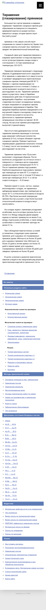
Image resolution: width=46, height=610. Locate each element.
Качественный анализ (16, 313)
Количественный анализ (17, 317)
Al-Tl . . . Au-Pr (10, 428)
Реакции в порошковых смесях (20, 362)
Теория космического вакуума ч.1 (21, 355)
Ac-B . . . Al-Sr (10, 424)
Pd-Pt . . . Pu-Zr (11, 488)
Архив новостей (11, 575)
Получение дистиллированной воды (19, 548)
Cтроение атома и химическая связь (22, 326)
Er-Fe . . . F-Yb (11, 456)
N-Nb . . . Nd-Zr (11, 481)
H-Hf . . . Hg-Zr (11, 467)
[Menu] (40, 5)
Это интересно (11, 411)
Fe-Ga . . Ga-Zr (11, 460)
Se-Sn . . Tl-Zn (11, 495)
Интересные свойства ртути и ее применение (23, 509)
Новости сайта (13, 366)
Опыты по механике (13, 534)
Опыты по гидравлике (14, 530)
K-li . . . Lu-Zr (10, 474)
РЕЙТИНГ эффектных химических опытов (22, 523)
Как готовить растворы (14, 544)
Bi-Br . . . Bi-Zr (10, 439)
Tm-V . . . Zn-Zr (11, 499)
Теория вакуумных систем (18, 352)
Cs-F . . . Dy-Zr (11, 453)
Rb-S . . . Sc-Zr (11, 492)
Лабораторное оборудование (17, 407)
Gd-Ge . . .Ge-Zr (11, 463)
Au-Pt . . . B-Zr (10, 431)
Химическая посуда (13, 383)
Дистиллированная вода (15, 390)
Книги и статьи (11, 404)
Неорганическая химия (14, 300)
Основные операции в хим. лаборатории (21, 380)
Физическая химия (12, 293)
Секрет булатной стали (14, 558)
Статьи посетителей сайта (15, 572)
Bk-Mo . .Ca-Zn (11, 442)
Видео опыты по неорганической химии (21, 520)
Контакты (11, 370)
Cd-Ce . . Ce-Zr (11, 446)
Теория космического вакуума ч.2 (21, 359)
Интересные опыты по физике (17, 527)
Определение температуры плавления (21, 555)
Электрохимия (13, 342)
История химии (11, 304)
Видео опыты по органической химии (20, 516)
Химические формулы (14, 387)
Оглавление (9, 273)
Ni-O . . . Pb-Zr (11, 485)
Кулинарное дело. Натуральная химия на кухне (24, 568)
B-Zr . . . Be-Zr (10, 435)
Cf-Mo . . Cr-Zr (11, 449)
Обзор (7, 421)
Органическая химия (13, 297)
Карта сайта (10, 579)
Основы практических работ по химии (20, 394)
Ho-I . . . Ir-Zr (10, 471)
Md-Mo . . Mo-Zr (11, 478)
